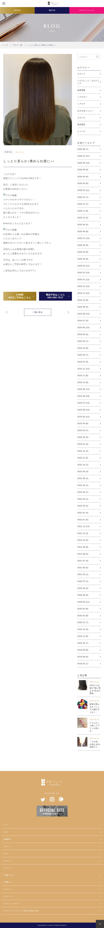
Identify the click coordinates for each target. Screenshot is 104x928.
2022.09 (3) (82, 471)
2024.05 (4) (82, 334)
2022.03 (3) (82, 506)
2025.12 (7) (82, 204)
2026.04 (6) (82, 176)
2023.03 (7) (82, 430)
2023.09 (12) (83, 389)
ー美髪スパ (7, 882)
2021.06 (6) (82, 568)
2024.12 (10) (83, 286)
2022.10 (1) (82, 465)
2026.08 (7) (82, 149)
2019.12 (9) (82, 629)
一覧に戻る (38, 312)
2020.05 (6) (82, 595)
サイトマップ (8, 896)
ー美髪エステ (8, 875)
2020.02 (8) (82, 616)
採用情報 (81, 90)
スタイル (81, 117)
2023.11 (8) (82, 375)
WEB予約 (17, 10)
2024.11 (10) (83, 293)
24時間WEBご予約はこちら (20, 296)
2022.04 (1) (82, 499)
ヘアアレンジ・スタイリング (88, 82)
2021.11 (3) (82, 533)
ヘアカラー (82, 97)
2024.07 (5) (82, 320)
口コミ (6, 854)
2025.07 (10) (83, 238)
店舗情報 (6, 839)
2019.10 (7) (82, 643)
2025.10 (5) (82, 218)
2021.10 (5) (82, 540)
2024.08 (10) (83, 314)
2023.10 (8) (82, 382)
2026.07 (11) (83, 156)
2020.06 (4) (82, 588)
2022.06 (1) (82, 485)
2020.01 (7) (82, 622)
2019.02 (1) (82, 664)
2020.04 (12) (83, 602)
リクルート (7, 889)
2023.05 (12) (83, 417)
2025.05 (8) (82, 252)
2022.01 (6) (82, 520)
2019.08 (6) (82, 657)
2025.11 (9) (82, 211)
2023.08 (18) (83, 396)
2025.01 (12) (83, 279)
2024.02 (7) (82, 355)
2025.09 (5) (82, 224)
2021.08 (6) (82, 554)
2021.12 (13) (83, 526)
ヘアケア (81, 104)
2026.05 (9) (82, 170)
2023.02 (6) (82, 437)
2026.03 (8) (82, 183)
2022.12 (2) (82, 451)
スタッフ (81, 74)
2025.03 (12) (83, 266)
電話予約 (52, 10)
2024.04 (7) (82, 341)
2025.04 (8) (82, 259)
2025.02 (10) (83, 272)
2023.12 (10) (83, 369)
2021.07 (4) (82, 561)
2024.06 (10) (83, 327)
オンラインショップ (86, 10)
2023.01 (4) (82, 444)
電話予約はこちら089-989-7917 (55, 296)
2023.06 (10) (83, 410)
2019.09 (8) (82, 650)
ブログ (6, 832)
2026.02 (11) (83, 190)
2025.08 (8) (82, 231)
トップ (6, 825)
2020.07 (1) (82, 581)
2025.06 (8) (82, 245)
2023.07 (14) (83, 403)
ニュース (81, 131)
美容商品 (81, 124)
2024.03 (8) (82, 348)
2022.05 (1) (82, 492)
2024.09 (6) (82, 307)
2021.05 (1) (82, 574)
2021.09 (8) (82, 547)
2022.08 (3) (82, 478)
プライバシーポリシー (12, 904)
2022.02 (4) (82, 513)
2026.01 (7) (82, 197)
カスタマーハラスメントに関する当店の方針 (21, 911)
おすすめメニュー (85, 111)
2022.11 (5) (82, 458)
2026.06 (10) (83, 163)
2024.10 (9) (82, 300)
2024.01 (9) (82, 362)
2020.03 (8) (82, 609)
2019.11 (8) (82, 636)
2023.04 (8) (82, 423)
